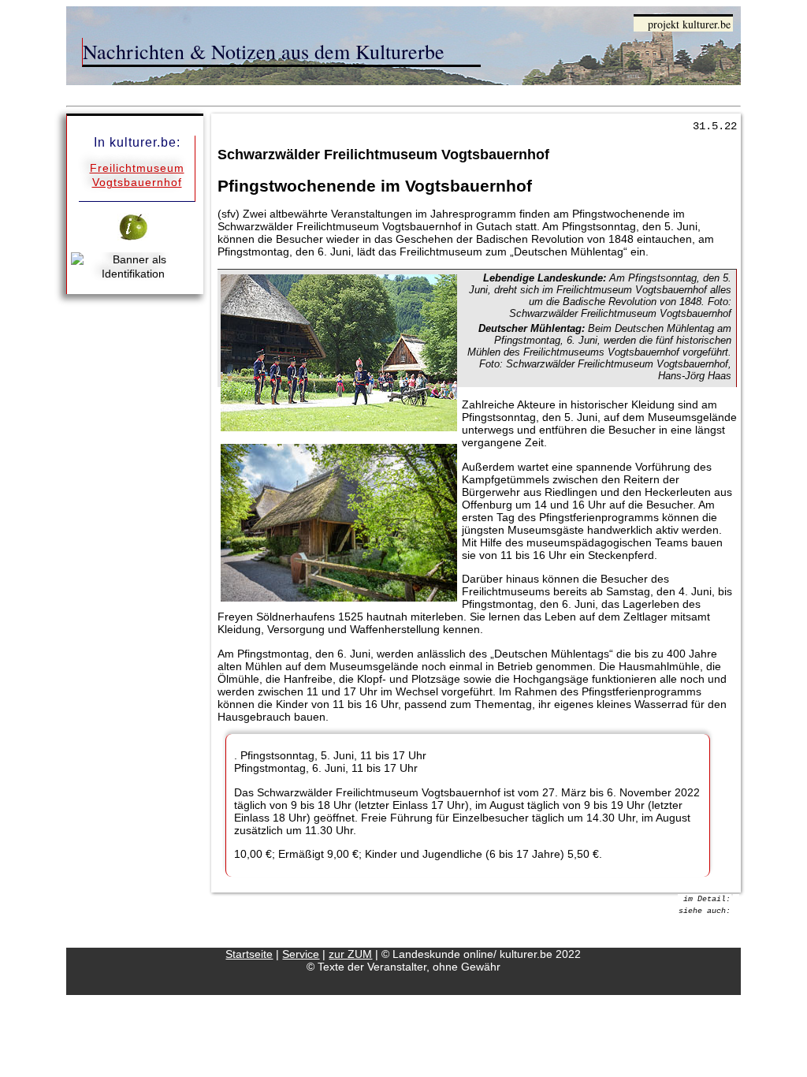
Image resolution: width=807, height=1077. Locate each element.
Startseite (249, 954)
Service (300, 954)
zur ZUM (350, 954)
